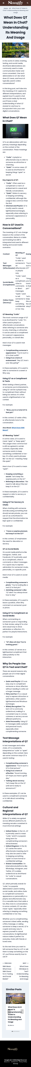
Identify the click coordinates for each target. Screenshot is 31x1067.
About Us (7, 1062)
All (10, 8)
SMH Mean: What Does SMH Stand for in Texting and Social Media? (8, 971)
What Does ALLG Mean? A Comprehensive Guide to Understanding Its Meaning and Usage (15, 1014)
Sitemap (15, 1063)
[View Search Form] (27, 2)
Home (6, 8)
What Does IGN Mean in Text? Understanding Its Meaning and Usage (22, 971)
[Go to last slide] (8, 1011)
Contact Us (14, 1062)
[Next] (22, 1011)
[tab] (12, 1031)
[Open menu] (3, 3)
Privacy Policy (23, 1062)
